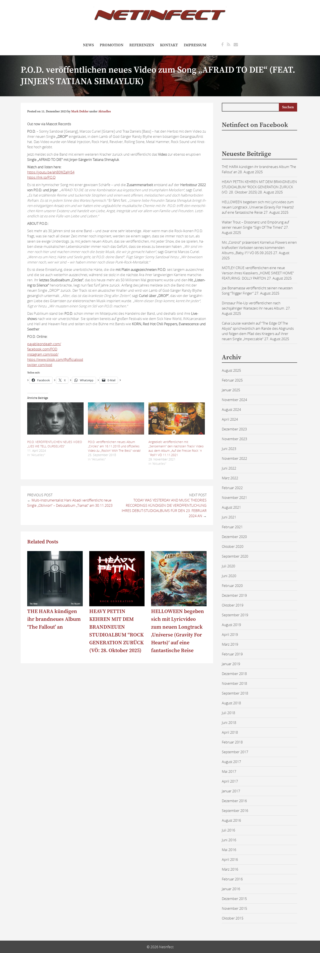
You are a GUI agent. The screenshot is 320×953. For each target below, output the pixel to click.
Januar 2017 (231, 791)
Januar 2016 (231, 888)
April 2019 (230, 634)
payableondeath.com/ (44, 344)
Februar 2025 (232, 380)
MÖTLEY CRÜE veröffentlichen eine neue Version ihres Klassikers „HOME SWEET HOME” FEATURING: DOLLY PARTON (258, 273)
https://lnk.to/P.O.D (41, 177)
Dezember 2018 (234, 673)
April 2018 (230, 732)
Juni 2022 (229, 468)
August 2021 (231, 507)
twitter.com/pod (39, 364)
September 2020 (235, 556)
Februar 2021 (232, 527)
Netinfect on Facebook (255, 125)
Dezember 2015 (234, 898)
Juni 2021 (229, 517)
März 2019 (230, 644)
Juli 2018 (228, 712)
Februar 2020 (232, 585)
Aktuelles (104, 111)
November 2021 (234, 497)
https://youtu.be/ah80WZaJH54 (50, 172)
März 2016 (230, 869)
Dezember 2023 (234, 429)
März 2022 (230, 478)
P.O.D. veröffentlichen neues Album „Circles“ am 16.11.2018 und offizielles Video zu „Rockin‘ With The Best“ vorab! (114, 446)
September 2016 (235, 810)
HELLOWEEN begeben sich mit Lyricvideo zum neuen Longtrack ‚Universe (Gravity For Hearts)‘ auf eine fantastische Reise (258, 207)
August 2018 (231, 703)
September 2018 (235, 693)
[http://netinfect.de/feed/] (228, 44)
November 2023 (234, 439)
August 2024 (231, 409)
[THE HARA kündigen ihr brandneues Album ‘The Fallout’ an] (55, 605)
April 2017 (230, 781)
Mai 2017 (229, 771)
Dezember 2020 (234, 536)
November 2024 (234, 399)
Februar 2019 (232, 654)
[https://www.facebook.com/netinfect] (222, 44)
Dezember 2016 (234, 800)
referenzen (141, 45)
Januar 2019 (231, 663)
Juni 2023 (229, 448)
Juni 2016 (229, 840)
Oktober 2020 (232, 546)
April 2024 (230, 419)
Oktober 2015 (232, 918)
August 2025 (231, 370)
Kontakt (169, 45)
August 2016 (231, 820)
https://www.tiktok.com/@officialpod (55, 359)
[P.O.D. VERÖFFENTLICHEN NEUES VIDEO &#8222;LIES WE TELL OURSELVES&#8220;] (55, 418)
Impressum (195, 45)
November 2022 (234, 458)
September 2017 (235, 752)
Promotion (111, 45)
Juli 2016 (228, 830)
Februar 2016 (232, 879)
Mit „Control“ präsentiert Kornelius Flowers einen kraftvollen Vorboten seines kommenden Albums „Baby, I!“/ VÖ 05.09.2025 (259, 247)
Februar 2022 (232, 487)
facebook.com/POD (42, 349)
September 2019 (235, 615)
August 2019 (231, 624)
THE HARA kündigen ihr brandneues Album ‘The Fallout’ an (54, 619)
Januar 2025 (231, 390)
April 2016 (230, 859)
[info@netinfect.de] (236, 44)
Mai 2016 (229, 849)
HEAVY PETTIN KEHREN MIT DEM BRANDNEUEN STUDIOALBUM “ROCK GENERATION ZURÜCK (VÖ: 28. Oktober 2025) (259, 187)
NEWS (88, 45)
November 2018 (234, 683)
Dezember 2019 (234, 595)
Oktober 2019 (232, 605)
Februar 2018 (232, 742)
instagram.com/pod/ (42, 354)
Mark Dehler (80, 111)
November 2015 (234, 908)
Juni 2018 (229, 722)
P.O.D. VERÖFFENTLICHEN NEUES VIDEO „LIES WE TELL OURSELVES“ (54, 444)
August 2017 (231, 761)
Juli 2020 (228, 566)
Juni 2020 (229, 575)
